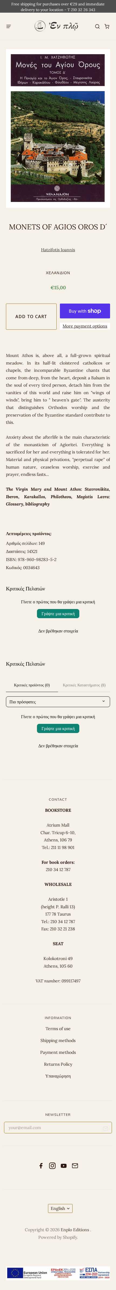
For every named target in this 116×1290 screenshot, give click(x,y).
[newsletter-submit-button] (105, 1129)
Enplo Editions (75, 1229)
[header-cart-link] (107, 26)
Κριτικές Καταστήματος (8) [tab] (84, 685)
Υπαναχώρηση (58, 1076)
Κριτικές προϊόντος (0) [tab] (32, 685)
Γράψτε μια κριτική (58, 613)
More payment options (85, 326)
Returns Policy (58, 1064)
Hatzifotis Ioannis (58, 249)
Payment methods (58, 1052)
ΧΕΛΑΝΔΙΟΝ (58, 272)
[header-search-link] (97, 26)
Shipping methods (58, 1040)
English (58, 1208)
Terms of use (58, 1028)
